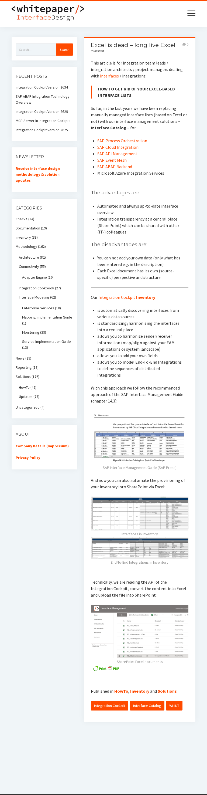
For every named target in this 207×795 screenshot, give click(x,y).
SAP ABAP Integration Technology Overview (43, 99)
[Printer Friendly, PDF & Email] (106, 668)
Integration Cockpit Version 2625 (42, 129)
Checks (21, 218)
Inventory (145, 297)
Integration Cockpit (116, 297)
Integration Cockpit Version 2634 (42, 87)
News (20, 358)
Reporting (24, 367)
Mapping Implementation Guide (47, 317)
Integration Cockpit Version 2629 (42, 111)
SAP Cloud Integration (118, 147)
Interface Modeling (34, 297)
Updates (26, 396)
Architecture (29, 257)
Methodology (26, 246)
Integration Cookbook (36, 288)
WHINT (174, 705)
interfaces (109, 76)
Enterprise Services (38, 308)
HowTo (121, 691)
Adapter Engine (34, 277)
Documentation (28, 228)
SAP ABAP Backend (114, 166)
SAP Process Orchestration (122, 140)
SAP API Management (117, 153)
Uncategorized (28, 407)
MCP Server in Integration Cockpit (43, 120)
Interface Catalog (147, 705)
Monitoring (30, 332)
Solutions (167, 691)
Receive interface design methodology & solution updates (38, 174)
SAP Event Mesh (112, 160)
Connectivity (29, 266)
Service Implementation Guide (46, 341)
